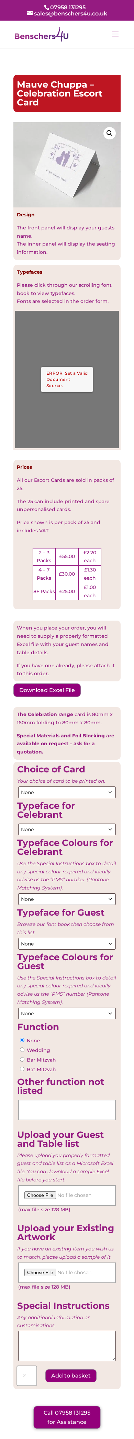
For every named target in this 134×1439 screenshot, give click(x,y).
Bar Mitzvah (41, 1060)
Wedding (38, 1050)
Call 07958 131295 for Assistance (67, 1417)
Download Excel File (47, 690)
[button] (109, 133)
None (33, 1041)
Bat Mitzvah (41, 1069)
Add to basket (71, 1375)
